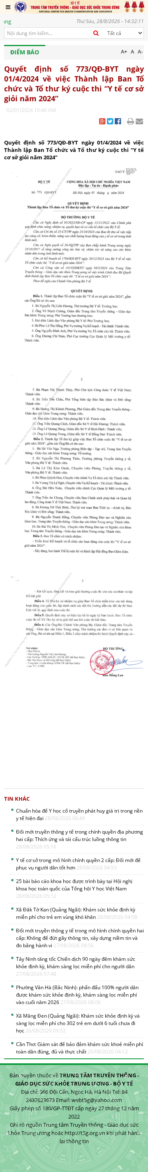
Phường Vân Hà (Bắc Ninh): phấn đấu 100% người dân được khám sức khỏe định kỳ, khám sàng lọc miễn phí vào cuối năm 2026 (77, 995)
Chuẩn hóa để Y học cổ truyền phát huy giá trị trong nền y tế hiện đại (79, 814)
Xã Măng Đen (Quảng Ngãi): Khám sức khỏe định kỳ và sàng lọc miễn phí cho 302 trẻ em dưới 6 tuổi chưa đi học (78, 1023)
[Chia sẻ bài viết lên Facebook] (118, 122)
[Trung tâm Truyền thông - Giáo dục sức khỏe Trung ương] (80, 6)
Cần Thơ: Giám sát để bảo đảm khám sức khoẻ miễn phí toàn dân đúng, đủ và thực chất (79, 1048)
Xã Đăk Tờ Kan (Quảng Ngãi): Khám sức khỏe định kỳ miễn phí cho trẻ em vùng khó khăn (76, 913)
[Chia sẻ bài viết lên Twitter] (110, 122)
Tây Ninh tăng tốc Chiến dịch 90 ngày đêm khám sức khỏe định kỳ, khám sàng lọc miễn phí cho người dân (75, 966)
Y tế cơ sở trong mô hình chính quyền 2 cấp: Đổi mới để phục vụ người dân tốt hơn (78, 864)
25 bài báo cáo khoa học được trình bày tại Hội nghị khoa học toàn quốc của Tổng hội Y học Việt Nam (74, 888)
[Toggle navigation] (8, 7)
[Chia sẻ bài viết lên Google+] (102, 122)
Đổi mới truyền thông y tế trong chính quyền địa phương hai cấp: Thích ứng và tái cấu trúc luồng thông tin (79, 839)
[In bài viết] (130, 122)
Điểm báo (24, 52)
